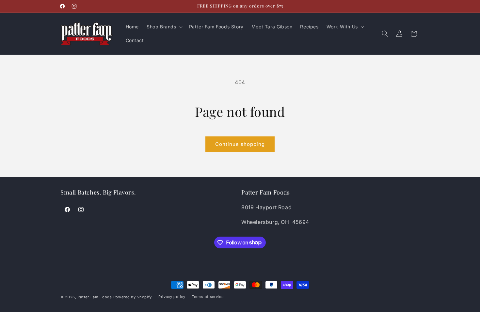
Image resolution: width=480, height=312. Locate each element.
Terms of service (207, 296)
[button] (164, 27)
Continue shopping (240, 144)
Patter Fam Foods (95, 297)
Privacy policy (171, 296)
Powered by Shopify (132, 297)
